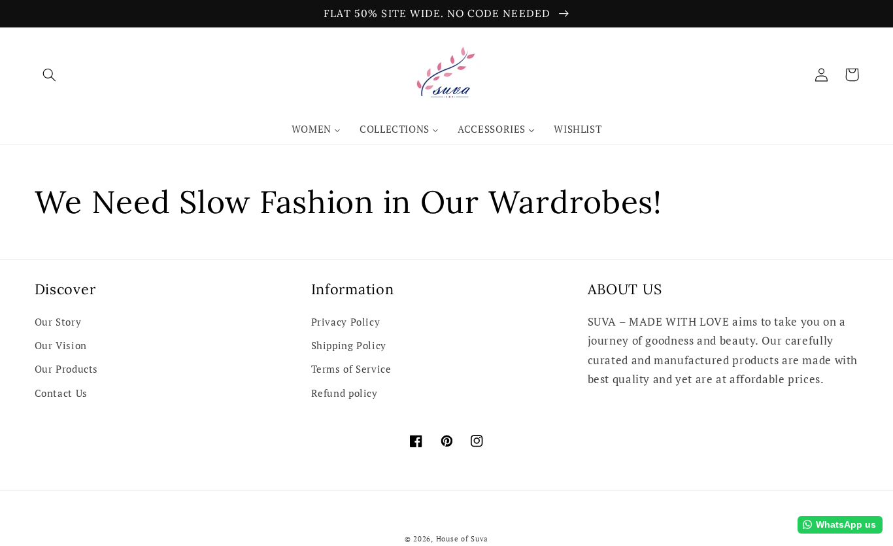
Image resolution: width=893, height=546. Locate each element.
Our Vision (61, 345)
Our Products (67, 369)
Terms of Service (351, 369)
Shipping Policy (348, 345)
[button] (50, 75)
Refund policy (344, 393)
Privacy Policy (345, 322)
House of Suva (462, 538)
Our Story (58, 322)
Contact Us (61, 393)
